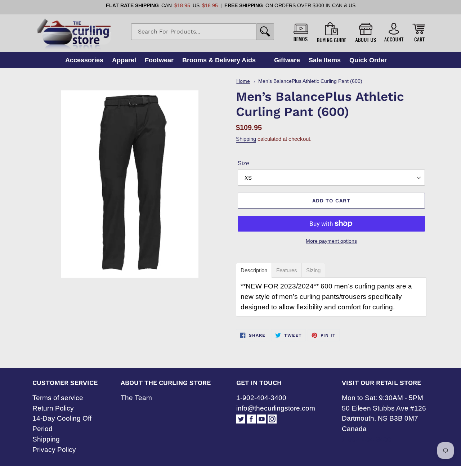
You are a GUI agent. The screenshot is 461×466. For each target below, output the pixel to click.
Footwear (159, 60)
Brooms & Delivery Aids (219, 60)
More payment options (331, 241)
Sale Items (325, 60)
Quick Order (368, 60)
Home (243, 81)
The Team (136, 398)
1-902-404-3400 (261, 398)
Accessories (84, 60)
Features (286, 270)
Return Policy (53, 408)
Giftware (287, 60)
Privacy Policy (54, 449)
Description (254, 270)
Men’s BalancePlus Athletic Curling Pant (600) (310, 81)
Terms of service (57, 398)
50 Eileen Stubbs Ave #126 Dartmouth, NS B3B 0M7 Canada (384, 418)
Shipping (246, 139)
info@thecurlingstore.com (275, 408)
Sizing (313, 270)
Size (243, 163)
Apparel (124, 60)
